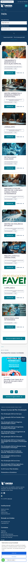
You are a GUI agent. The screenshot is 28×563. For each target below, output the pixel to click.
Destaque (7, 377)
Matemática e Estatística (9, 472)
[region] (14, 552)
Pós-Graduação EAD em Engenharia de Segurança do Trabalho (13, 432)
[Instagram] (1, 493)
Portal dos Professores (5, 513)
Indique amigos (7, 1)
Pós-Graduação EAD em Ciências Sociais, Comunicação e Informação (13, 447)
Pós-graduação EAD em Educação (11, 436)
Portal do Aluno (4, 512)
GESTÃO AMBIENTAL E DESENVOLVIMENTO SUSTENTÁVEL (13, 95)
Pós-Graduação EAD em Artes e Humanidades (11, 456)
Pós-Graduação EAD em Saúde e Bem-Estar (13, 418)
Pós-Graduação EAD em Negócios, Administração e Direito (11, 423)
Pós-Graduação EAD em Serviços (11, 414)
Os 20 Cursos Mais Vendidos (9, 469)
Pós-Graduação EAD (19, 37)
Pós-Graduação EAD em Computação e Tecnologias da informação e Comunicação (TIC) (14, 442)
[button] (11, 391)
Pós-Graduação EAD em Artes (10, 460)
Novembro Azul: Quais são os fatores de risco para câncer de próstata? (13, 381)
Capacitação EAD (8, 37)
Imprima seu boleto (5, 509)
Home (2, 9)
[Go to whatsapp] (3, 560)
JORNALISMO (9, 127)
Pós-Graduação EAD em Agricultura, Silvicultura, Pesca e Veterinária (12, 465)
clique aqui (9, 498)
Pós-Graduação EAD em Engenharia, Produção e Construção (12, 427)
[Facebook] (4, 493)
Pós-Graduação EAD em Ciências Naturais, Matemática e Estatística (11, 452)
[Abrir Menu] (26, 5)
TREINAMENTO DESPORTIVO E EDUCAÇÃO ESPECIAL (12, 62)
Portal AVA (3, 510)
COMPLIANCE (9, 288)
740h (6, 9)
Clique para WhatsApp (23, 1)
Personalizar (14, 556)
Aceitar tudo (14, 553)
